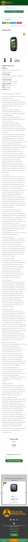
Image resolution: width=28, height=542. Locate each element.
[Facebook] (10, 519)
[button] (14, 534)
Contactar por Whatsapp (14, 460)
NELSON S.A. (14, 454)
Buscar (14, 11)
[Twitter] (14, 519)
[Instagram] (17, 519)
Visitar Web (9, 457)
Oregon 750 (14, 499)
